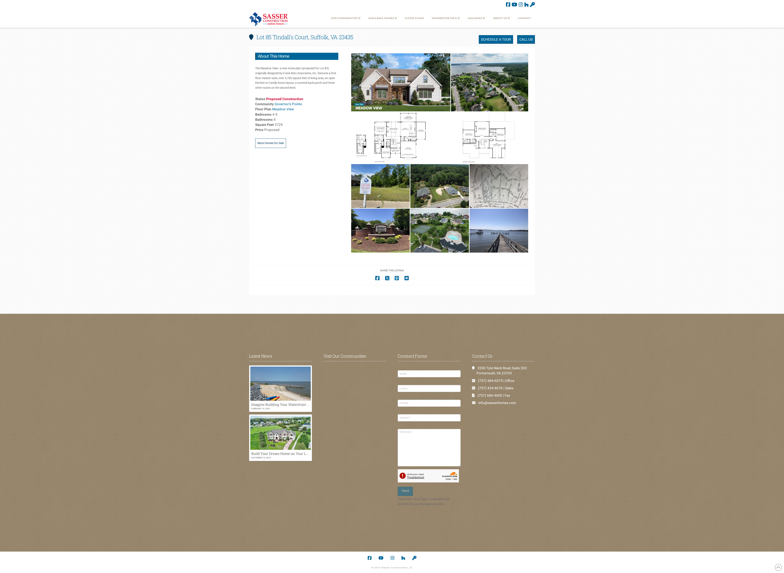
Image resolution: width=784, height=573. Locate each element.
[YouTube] (514, 4)
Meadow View (283, 109)
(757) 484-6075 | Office (496, 381)
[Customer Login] (532, 4)
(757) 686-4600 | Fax (494, 395)
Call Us (526, 39)
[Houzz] (526, 4)
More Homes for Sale (270, 143)
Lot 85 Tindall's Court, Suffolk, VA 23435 (304, 37)
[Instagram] (521, 4)
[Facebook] (508, 4)
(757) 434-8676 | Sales (495, 388)
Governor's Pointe (288, 104)
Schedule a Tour (496, 39)
